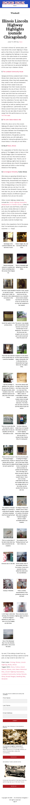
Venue (14, 664)
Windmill (4, 679)
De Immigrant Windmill (10, 172)
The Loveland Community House (13, 71)
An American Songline (20, 797)
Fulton (17, 667)
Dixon (13, 667)
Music (10, 664)
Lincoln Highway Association (14, 672)
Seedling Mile (20, 676)
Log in (15, 801)
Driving (12, 662)
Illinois (18, 662)
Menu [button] (15, 5)
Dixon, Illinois (12, 146)
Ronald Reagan (11, 676)
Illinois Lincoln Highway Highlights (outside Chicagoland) (15, 29)
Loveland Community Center (11, 674)
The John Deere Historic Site (12, 119)
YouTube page (6, 115)
